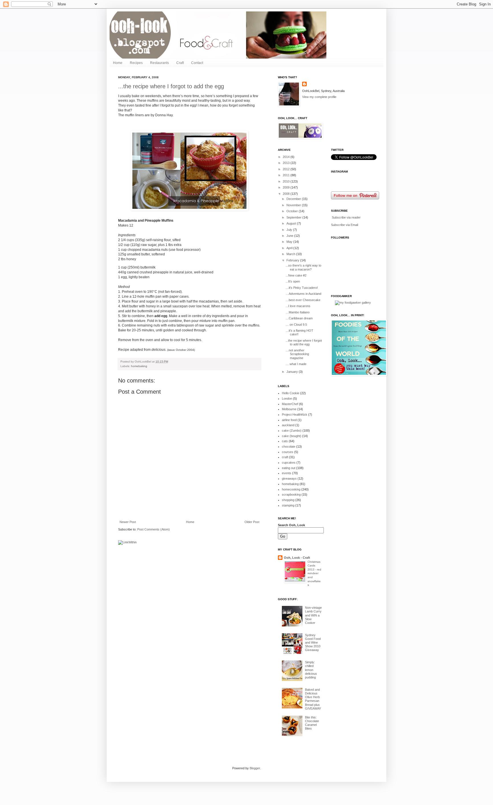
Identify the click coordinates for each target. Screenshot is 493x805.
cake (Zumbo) (292, 430)
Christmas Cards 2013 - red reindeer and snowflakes (314, 573)
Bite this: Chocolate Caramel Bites (312, 723)
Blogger (255, 768)
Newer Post (128, 522)
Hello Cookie (290, 393)
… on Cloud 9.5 (296, 324)
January (292, 371)
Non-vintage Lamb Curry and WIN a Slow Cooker (313, 615)
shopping (288, 500)
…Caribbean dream (299, 318)
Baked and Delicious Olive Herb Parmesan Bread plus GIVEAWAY (313, 699)
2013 (286, 163)
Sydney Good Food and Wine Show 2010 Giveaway (313, 642)
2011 (286, 175)
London (287, 398)
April (289, 248)
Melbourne (289, 409)
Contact (197, 63)
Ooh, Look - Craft (297, 557)
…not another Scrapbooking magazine (297, 354)
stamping (288, 505)
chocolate (288, 446)
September (294, 217)
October (292, 211)
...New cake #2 (296, 275)
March (291, 254)
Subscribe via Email (344, 225)
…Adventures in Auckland (303, 293)
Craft (180, 63)
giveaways (289, 478)
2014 (286, 157)
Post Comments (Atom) (153, 529)
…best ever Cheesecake (303, 300)
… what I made (296, 364)
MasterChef (290, 404)
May (289, 241)
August (291, 223)
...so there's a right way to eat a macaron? (303, 267)
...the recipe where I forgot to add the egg (171, 86)
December (294, 199)
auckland (288, 425)
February (293, 260)
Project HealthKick (294, 414)
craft (285, 457)
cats (285, 441)
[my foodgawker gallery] (353, 302)
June (290, 235)
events (286, 473)
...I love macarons (298, 306)
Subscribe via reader (346, 217)
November (294, 205)
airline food (289, 420)
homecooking (291, 489)
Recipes (136, 63)
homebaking (139, 366)
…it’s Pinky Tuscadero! (302, 287)
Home (117, 63)
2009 (286, 187)
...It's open (293, 281)
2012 (286, 169)
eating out (288, 468)
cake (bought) (291, 436)
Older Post (252, 522)
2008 (286, 193)
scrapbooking (291, 494)
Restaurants (159, 63)
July (289, 229)
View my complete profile (319, 97)
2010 (286, 181)
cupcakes (289, 462)
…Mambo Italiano (298, 312)
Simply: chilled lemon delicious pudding (311, 669)
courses (287, 452)
